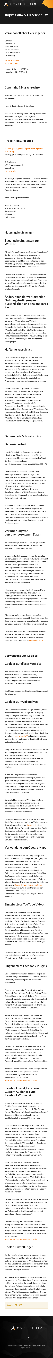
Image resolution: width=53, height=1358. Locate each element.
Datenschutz (37, 1345)
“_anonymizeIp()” (20, 736)
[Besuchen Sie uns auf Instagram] (29, 1338)
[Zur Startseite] (20, 4)
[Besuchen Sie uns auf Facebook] (24, 1338)
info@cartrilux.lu (12, 60)
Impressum (28, 1345)
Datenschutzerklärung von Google (28, 885)
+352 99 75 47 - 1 (12, 63)
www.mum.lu (10, 171)
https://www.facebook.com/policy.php (21, 1080)
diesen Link (31, 825)
